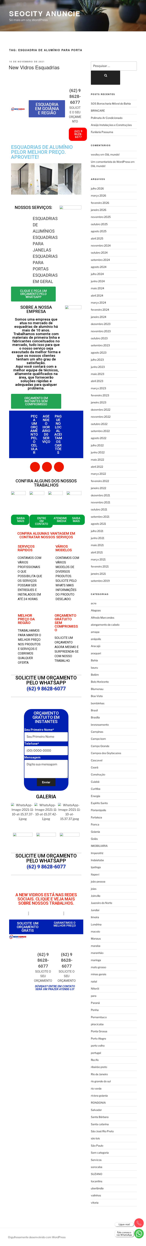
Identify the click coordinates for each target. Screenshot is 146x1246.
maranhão (97, 952)
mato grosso (98, 967)
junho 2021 (97, 538)
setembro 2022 (100, 431)
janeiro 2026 (98, 209)
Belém (95, 674)
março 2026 (98, 195)
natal (94, 981)
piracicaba (97, 1024)
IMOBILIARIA (99, 845)
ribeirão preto (99, 1067)
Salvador (96, 1109)
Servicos (96, 1159)
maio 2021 (97, 545)
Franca (95, 824)
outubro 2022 (99, 424)
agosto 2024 (98, 266)
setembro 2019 (100, 580)
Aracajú (95, 646)
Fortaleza (96, 817)
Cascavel (96, 760)
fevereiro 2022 (100, 481)
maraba (95, 945)
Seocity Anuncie (45, 13)
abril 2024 (97, 295)
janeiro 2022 (98, 488)
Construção (98, 774)
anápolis (96, 639)
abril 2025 (97, 238)
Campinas (97, 731)
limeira (95, 917)
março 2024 (98, 302)
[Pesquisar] (105, 78)
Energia (95, 796)
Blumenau (97, 689)
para (93, 995)
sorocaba (96, 1167)
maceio (95, 931)
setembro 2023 (100, 345)
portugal (96, 1052)
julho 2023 (97, 359)
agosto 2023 (98, 352)
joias (93, 888)
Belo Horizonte (100, 681)
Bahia (94, 660)
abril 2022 (97, 466)
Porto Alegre (98, 1038)
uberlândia (97, 1188)
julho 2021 (97, 531)
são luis (95, 1138)
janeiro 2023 (98, 402)
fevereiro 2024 (100, 309)
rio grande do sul (101, 1081)
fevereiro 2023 (100, 395)
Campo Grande (100, 746)
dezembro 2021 (100, 495)
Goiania (95, 831)
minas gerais (98, 974)
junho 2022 (98, 452)
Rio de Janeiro (99, 1074)
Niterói (95, 988)
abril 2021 (97, 552)
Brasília (95, 717)
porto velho (98, 1045)
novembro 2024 (101, 245)
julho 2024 (97, 274)
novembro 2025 (101, 216)
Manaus (96, 938)
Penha (95, 1009)
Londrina (96, 924)
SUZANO (96, 1174)
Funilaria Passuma (102, 132)
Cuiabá (95, 781)
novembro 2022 (100, 416)
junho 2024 (98, 281)
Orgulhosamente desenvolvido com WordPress (37, 1237)
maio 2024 (97, 288)
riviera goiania (99, 1095)
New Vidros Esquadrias (34, 67)
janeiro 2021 (98, 573)
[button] (15, 179)
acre (93, 603)
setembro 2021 (100, 516)
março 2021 (98, 559)
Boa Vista (97, 696)
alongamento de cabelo (105, 624)
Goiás (94, 838)
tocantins (96, 1181)
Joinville (95, 895)
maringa (96, 960)
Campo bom (98, 738)
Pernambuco (99, 1017)
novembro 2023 (101, 331)
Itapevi (95, 874)
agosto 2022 (98, 438)
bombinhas (97, 703)
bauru (94, 667)
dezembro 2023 (100, 324)
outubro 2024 (99, 252)
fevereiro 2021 (100, 566)
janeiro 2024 (98, 316)
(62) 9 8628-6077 (75, 96)
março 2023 (98, 388)
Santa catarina (100, 1124)
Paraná (95, 1002)
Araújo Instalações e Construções (111, 125)
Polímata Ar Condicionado (106, 117)
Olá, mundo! (112, 154)
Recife (95, 1059)
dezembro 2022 (100, 409)
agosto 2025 (98, 231)
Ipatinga (96, 867)
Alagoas (96, 610)
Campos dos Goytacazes (106, 753)
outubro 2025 (99, 224)
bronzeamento (100, 724)
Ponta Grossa (99, 1031)
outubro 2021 (99, 509)
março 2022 (98, 473)
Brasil (94, 710)
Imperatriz (97, 853)
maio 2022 (97, 459)
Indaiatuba (97, 860)
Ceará (94, 767)
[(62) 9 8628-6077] (75, 81)
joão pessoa (98, 881)
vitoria (94, 1202)
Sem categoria (100, 1152)
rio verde (96, 1088)
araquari (96, 653)
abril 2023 (97, 381)
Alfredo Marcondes (102, 617)
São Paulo (97, 1145)
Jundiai (95, 910)
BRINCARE (98, 110)
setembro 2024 (100, 259)
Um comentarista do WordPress (110, 161)
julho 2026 (97, 188)
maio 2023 (97, 374)
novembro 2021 (100, 502)
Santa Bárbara (100, 1117)
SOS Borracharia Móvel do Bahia (111, 103)
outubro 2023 (99, 338)
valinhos (96, 1195)
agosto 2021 (98, 523)
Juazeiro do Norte (101, 902)
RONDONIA (98, 1102)
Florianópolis (98, 810)
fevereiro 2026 (100, 202)
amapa (95, 631)
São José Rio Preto (102, 1131)
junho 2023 (98, 366)
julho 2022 (97, 445)
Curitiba (95, 788)
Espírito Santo (99, 803)
